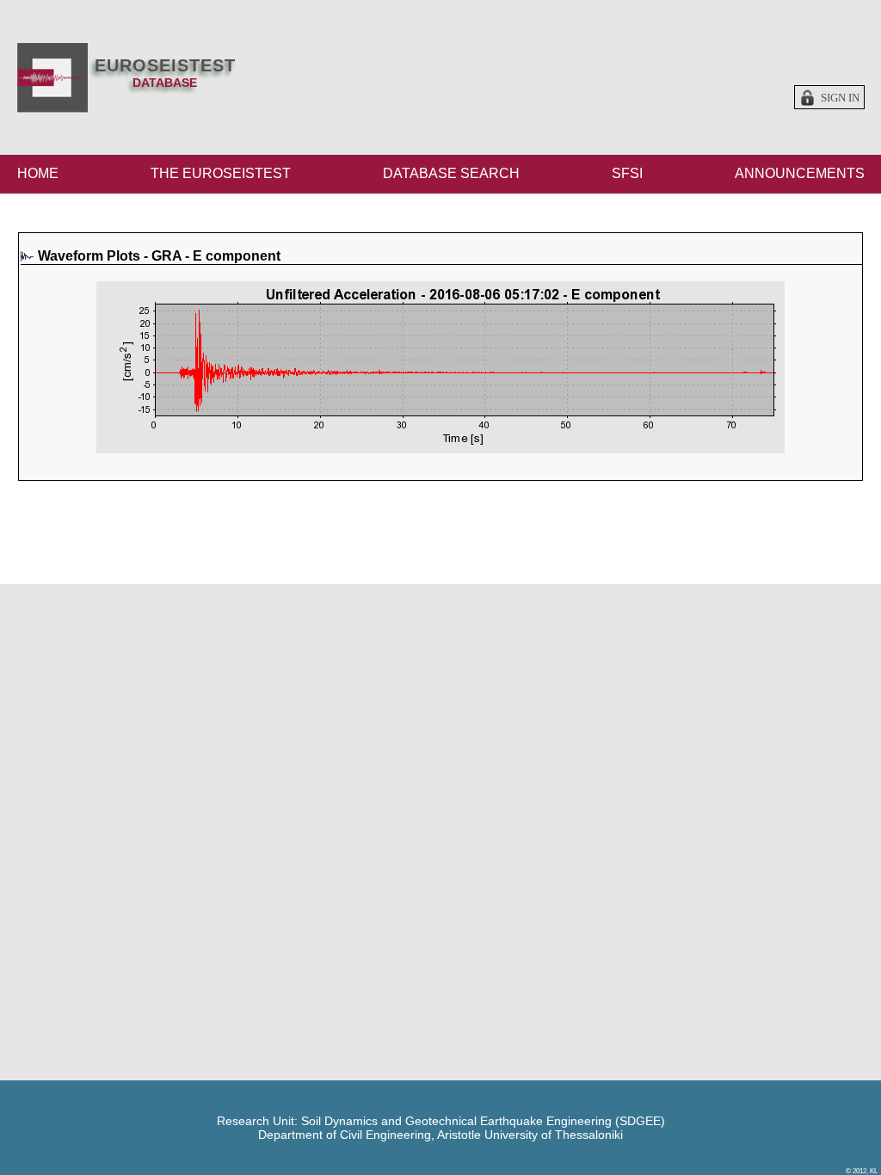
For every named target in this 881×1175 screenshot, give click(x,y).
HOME (38, 173)
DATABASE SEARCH (451, 173)
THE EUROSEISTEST (221, 173)
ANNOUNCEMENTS (800, 173)
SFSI (627, 173)
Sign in (840, 98)
